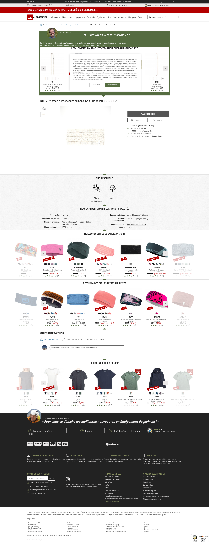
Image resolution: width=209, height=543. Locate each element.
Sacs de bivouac (111, 530)
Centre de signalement (151, 493)
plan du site (66, 535)
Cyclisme (101, 17)
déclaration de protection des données (92, 79)
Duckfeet (147, 525)
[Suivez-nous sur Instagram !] (69, 479)
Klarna (72, 5)
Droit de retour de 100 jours (118, 5)
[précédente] (43, 68)
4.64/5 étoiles (158, 5)
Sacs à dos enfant (111, 528)
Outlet (140, 17)
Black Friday (32, 525)
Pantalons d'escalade (35, 531)
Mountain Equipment (151, 530)
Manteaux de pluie (73, 525)
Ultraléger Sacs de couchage (115, 526)
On (145, 528)
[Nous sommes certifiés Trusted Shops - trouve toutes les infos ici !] (150, 430)
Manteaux (70, 528)
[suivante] (165, 68)
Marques (132, 17)
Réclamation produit (112, 491)
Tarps (30, 530)
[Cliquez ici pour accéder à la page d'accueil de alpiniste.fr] (38, 17)
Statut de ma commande (113, 479)
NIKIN (43, 101)
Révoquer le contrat (111, 502)
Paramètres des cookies (113, 496)
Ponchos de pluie (72, 526)
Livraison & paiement (112, 476)
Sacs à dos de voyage (112, 525)
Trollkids (146, 531)
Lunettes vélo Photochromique (116, 531)
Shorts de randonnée (74, 531)
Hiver (109, 17)
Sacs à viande (110, 523)
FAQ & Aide (108, 482)
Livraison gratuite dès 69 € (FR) (41, 5)
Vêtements (55, 17)
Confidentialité (113, 493)
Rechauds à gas (33, 526)
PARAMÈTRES (97, 85)
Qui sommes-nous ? (150, 476)
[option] (86, 137)
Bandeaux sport (82, 25)
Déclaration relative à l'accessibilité (156, 496)
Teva (145, 523)
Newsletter (147, 482)
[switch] (203, 540)
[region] (105, 72)
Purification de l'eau (34, 528)
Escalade (91, 17)
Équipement (79, 17)
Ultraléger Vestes (72, 530)
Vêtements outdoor (51, 25)
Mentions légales (149, 491)
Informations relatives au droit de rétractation (121, 499)
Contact (107, 485)
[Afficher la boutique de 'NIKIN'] (43, 108)
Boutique (30, 2)
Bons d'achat (148, 485)
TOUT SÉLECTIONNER (113, 85)
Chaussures (67, 17)
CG (105, 493)
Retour (106, 488)
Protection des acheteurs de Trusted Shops (146, 136)
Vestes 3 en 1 (71, 523)
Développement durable (152, 499)
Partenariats (147, 488)
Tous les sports (120, 17)
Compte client (148, 479)
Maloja (146, 526)
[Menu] (207, 535)
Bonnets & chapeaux (67, 25)
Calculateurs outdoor (35, 523)
